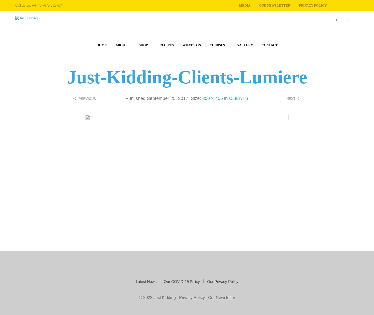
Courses (217, 45)
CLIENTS (238, 98)
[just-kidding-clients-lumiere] (187, 172)
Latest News (146, 281)
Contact (270, 45)
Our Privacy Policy (222, 281)
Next (290, 98)
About (121, 45)
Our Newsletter (274, 5)
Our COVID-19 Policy (182, 281)
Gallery (245, 45)
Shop (143, 45)
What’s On (191, 45)
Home (101, 45)
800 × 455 (212, 98)
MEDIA (244, 5)
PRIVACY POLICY (313, 5)
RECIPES (167, 45)
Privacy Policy (192, 297)
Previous (87, 98)
